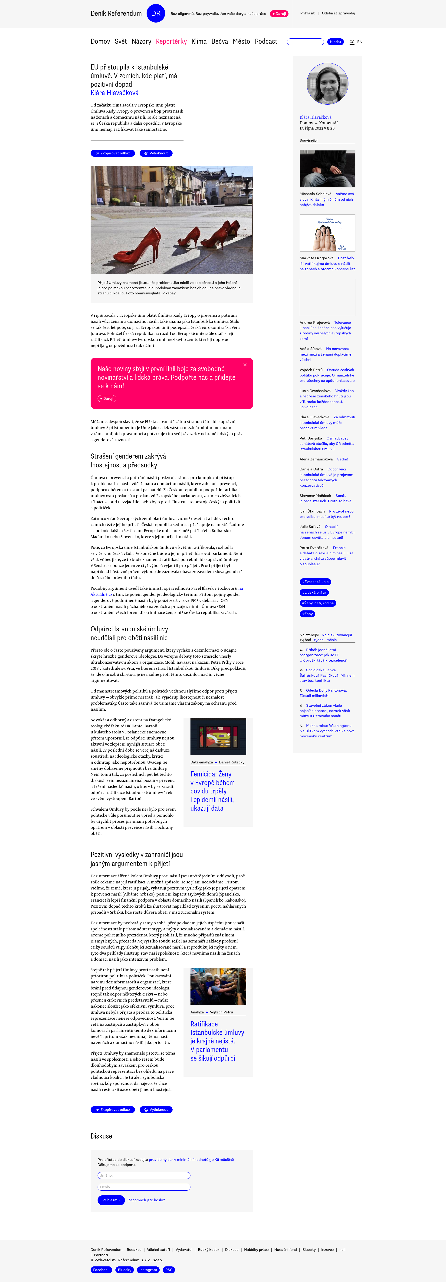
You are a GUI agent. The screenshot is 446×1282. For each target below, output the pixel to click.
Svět (121, 41)
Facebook (101, 1270)
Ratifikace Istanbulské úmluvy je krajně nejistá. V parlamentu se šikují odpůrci (217, 1041)
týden (319, 640)
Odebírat (338, 13)
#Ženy (307, 614)
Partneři (101, 1255)
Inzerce (327, 1249)
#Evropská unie (315, 581)
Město (241, 41)
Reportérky (171, 41)
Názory (141, 41)
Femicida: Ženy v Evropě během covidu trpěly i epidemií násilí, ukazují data (212, 791)
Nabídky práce (256, 1249)
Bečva (219, 41)
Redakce (134, 1249)
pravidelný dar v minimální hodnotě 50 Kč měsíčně (191, 1159)
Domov (100, 41)
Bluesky (309, 1249)
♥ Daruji (279, 13)
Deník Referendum (116, 13)
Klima (199, 41)
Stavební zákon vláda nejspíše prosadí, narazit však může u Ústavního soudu (325, 710)
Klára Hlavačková (115, 92)
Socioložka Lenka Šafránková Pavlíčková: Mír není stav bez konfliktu (327, 675)
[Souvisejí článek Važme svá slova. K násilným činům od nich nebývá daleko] (327, 169)
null (342, 1249)
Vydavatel (184, 1249)
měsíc (332, 640)
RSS (168, 1270)
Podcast (266, 41)
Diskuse (232, 1249)
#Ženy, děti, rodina (318, 603)
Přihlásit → (111, 1200)
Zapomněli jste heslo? (146, 1200)
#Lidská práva (314, 592)
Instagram (148, 1270)
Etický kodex (209, 1249)
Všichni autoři (158, 1249)
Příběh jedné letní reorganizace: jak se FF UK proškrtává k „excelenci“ (324, 655)
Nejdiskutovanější (337, 635)
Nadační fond (285, 1249)
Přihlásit (307, 13)
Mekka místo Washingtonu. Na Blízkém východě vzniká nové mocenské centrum (327, 731)
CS (352, 42)
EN (359, 42)
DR (156, 13)
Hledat (335, 42)
